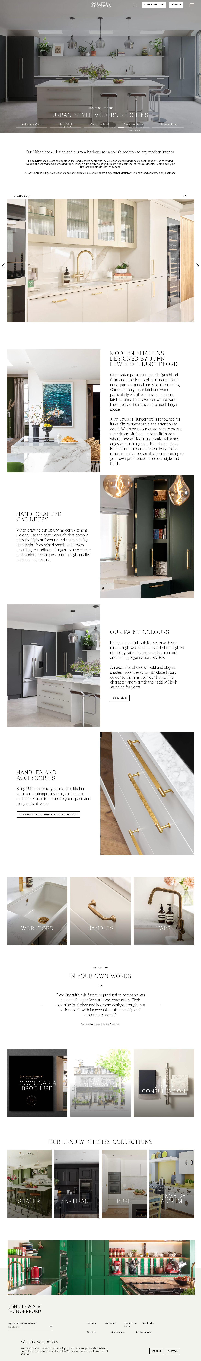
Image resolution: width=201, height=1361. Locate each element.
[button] (16, 265)
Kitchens (91, 1323)
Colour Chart (120, 698)
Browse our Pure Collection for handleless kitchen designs (48, 814)
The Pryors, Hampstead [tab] (66, 125)
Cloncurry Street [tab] (134, 124)
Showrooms (118, 1332)
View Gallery (31, 130)
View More (29, 1210)
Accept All (173, 1351)
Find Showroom (100, 1109)
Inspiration (149, 1323)
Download (37, 1109)
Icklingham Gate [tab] (31, 124)
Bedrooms (111, 1323)
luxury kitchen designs (118, 173)
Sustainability (143, 1332)
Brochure (176, 4)
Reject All (156, 1351)
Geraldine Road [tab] (99, 124)
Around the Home (130, 1325)
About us (91, 1332)
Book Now (164, 1109)
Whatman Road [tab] (168, 124)
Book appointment (154, 4)
